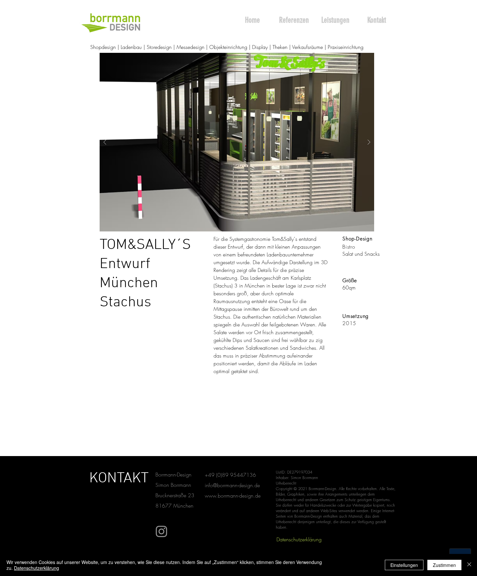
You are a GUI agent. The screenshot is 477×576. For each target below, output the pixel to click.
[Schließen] (469, 565)
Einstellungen (404, 565)
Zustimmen (444, 565)
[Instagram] (161, 531)
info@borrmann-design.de (232, 485)
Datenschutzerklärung (36, 568)
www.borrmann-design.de (233, 495)
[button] (237, 142)
